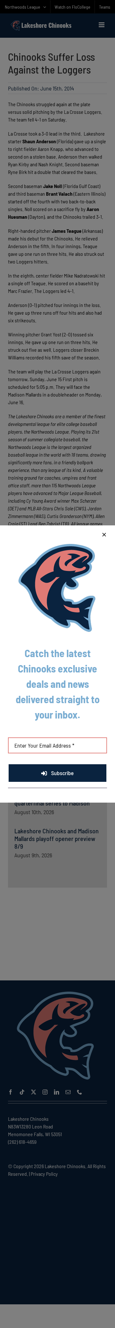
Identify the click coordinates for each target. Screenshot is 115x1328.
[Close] (104, 535)
